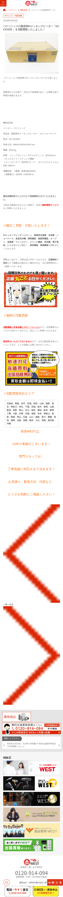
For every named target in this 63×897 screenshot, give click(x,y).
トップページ (11, 10)
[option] (31, 745)
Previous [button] (4, 745)
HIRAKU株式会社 (36, 882)
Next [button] (59, 745)
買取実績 (23, 10)
